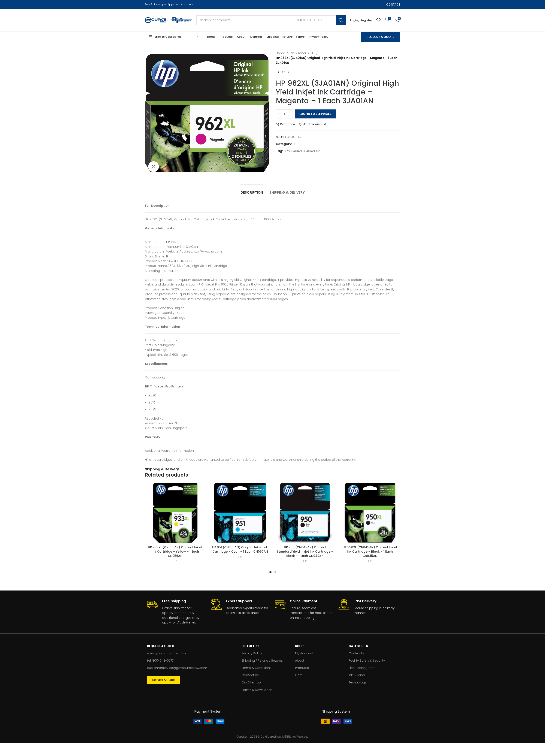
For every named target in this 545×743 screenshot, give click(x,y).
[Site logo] (155, 20)
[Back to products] (283, 72)
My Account (304, 653)
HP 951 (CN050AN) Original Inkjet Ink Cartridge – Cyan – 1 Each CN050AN (240, 549)
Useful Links (251, 646)
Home (280, 53)
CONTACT (393, 4)
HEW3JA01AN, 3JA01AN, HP (302, 151)
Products (302, 668)
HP (313, 53)
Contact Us (250, 675)
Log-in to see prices (315, 114)
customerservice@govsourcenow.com (177, 668)
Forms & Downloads (257, 690)
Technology (358, 682)
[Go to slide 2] (275, 572)
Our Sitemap (251, 682)
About (299, 660)
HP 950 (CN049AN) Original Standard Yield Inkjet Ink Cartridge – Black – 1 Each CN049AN (305, 551)
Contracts (356, 653)
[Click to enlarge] (153, 166)
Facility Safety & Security (367, 660)
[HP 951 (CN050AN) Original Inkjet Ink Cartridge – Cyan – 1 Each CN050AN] (240, 513)
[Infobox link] (177, 612)
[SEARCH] (341, 20)
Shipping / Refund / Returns (262, 660)
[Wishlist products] (378, 20)
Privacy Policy (252, 653)
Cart (298, 675)
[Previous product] (278, 72)
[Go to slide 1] (270, 572)
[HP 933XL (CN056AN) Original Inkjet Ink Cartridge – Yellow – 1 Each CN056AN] (175, 513)
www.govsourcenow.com (166, 653)
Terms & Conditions (257, 668)
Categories (358, 646)
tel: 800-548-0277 (160, 660)
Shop (299, 646)
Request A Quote (380, 37)
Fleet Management (363, 668)
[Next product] (288, 72)
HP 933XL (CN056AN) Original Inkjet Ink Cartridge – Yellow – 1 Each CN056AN (175, 551)
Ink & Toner (298, 53)
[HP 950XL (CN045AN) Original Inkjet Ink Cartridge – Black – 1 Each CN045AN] (370, 513)
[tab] (251, 190)
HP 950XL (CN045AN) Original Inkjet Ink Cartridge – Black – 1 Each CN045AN (370, 551)
